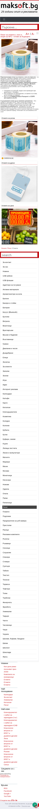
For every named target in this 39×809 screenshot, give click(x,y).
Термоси (6, 584)
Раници (6, 530)
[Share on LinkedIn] (16, 800)
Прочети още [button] (25, 806)
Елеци (5, 357)
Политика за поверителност (5, 775)
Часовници (7, 625)
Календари (7, 394)
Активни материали (11, 289)
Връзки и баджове (10, 335)
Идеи (5, 385)
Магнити (6, 457)
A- (33, 34)
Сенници (6, 548)
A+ (27, 34)
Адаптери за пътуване (12, 285)
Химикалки (7, 611)
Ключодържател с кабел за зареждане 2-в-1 (10, 715)
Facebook (8, 791)
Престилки (7, 525)
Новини (6, 271)
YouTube (7, 796)
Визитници (7, 326)
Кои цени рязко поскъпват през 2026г (10, 669)
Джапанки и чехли (10, 348)
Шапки (5, 643)
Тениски (6, 580)
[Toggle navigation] (4, 19)
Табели (6, 571)
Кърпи (5, 444)
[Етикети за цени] (19, 226)
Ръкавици (7, 543)
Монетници (7, 475)
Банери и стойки (9, 303)
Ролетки (6, 539)
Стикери (6, 562)
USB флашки (8, 280)
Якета (5, 657)
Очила (5, 494)
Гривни (5, 344)
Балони (6, 299)
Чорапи (6, 634)
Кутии (5, 435)
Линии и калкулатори (11, 453)
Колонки (6, 425)
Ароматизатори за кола (12, 294)
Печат (5, 507)
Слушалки (7, 552)
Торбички (6, 598)
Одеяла (6, 489)
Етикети (7, 680)
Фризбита (7, 607)
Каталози (6, 407)
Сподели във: (5, 800)
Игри (5, 380)
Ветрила (6, 321)
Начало (3, 248)
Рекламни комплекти (11, 534)
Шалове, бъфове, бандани (13, 639)
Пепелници (7, 503)
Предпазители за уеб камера (14, 521)
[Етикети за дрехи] (19, 184)
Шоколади (7, 652)
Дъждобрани (8, 353)
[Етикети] (19, 139)
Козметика (7, 416)
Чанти (5, 621)
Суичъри (6, 566)
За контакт (7, 262)
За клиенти (7, 367)
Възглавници (8, 339)
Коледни (6, 421)
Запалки (6, 371)
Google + (7, 794)
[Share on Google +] (14, 800)
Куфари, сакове (9, 439)
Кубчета (6, 430)
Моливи (6, 471)
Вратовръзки (8, 330)
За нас (5, 267)
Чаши (5, 630)
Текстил (6, 575)
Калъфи (6, 398)
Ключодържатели (10, 412)
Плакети (6, 512)
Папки (5, 498)
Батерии (6, 308)
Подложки (7, 516)
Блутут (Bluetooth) (10, 312)
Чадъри (6, 616)
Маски (5, 466)
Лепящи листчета (10, 448)
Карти (5, 403)
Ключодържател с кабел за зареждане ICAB (10, 722)
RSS (5, 788)
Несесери (7, 480)
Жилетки (6, 362)
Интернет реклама (10, 389)
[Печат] (37, 33)
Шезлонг (6, 648)
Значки (5, 376)
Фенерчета (7, 602)
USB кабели (7, 276)
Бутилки (6, 317)
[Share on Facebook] (12, 800)
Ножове (6, 484)
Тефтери (6, 589)
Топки (5, 593)
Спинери (6, 557)
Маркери (6, 462)
